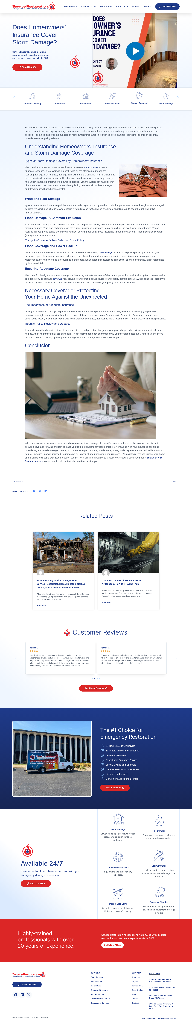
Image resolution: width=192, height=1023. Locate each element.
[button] (14, 97)
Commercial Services (118, 867)
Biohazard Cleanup (99, 990)
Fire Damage (163, 103)
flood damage (105, 252)
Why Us (135, 981)
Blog (134, 994)
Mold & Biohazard (118, 904)
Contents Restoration (100, 999)
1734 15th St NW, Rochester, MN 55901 (162, 988)
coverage (57, 279)
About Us (120, 6)
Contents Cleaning (159, 902)
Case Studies (137, 990)
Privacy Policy (163, 1018)
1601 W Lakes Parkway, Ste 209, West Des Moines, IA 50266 (161, 1006)
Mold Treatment (82, 103)
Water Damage (136, 103)
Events (135, 6)
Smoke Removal (109, 103)
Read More (41, 606)
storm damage (91, 167)
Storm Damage (159, 866)
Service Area (106, 6)
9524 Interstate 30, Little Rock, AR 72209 (160, 997)
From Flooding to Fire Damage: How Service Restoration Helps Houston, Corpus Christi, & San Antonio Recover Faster (61, 584)
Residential (69, 6)
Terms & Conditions (148, 1018)
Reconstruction (97, 994)
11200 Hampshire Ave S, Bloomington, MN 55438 (160, 980)
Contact (147, 6)
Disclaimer (174, 1018)
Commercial (87, 6)
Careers (135, 999)
